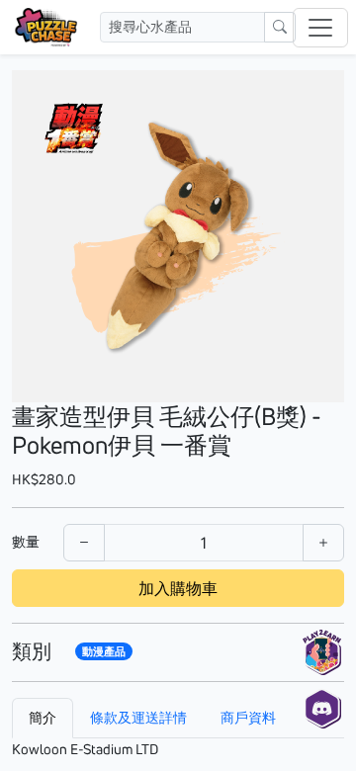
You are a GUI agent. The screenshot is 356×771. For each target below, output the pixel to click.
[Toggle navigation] (320, 27)
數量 (26, 542)
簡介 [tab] (42, 718)
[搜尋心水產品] (280, 27)
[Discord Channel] (322, 705)
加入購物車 (178, 588)
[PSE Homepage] (322, 652)
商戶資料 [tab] (248, 718)
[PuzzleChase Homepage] (46, 27)
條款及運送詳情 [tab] (138, 718)
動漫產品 (104, 651)
